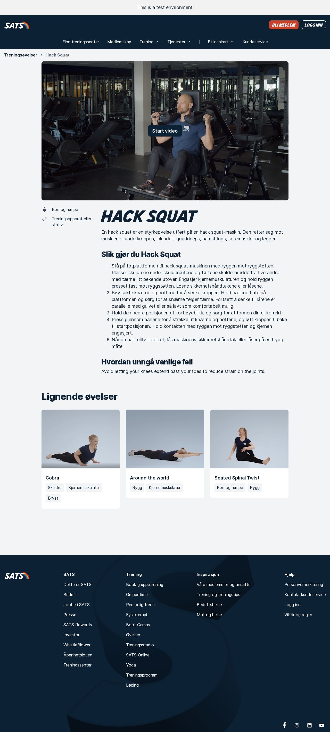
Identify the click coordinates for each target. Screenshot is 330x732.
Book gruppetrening (144, 584)
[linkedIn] (309, 725)
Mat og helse (209, 614)
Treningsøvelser (20, 55)
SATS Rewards (77, 624)
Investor (71, 634)
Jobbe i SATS (76, 604)
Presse (69, 614)
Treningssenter (77, 665)
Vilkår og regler (298, 614)
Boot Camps (138, 624)
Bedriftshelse (209, 604)
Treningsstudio (140, 644)
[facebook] (284, 725)
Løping (132, 685)
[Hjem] (17, 25)
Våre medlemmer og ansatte (224, 584)
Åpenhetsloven (77, 654)
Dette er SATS (77, 584)
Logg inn (292, 604)
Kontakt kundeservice (305, 594)
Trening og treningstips (218, 594)
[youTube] (322, 725)
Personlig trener (141, 604)
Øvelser (133, 634)
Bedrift (70, 594)
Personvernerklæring (303, 584)
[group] (165, 459)
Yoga (131, 665)
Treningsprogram (142, 675)
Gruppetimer (137, 594)
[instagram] (297, 725)
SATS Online (138, 654)
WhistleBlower (76, 644)
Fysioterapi (136, 614)
